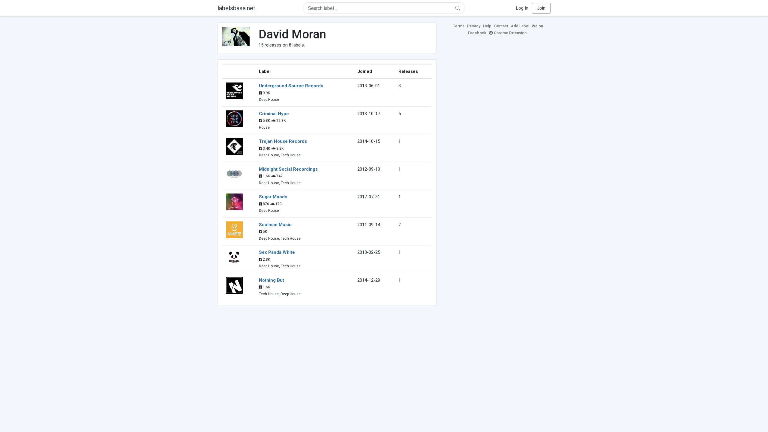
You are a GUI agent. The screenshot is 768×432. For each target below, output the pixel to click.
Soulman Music (275, 224)
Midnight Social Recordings (288, 169)
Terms (458, 26)
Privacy (473, 26)
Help (487, 26)
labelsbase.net (236, 8)
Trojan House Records (283, 141)
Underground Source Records (291, 85)
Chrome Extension (509, 33)
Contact (501, 26)
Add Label (520, 26)
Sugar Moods (273, 197)
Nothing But (271, 280)
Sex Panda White (277, 252)
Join (541, 8)
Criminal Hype (274, 113)
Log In (522, 8)
